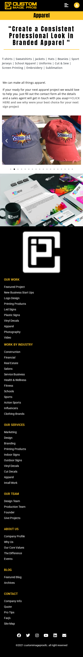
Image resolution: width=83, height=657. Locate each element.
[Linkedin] (55, 635)
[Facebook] (19, 635)
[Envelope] (64, 635)
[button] (6, 140)
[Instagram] (37, 635)
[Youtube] (46, 635)
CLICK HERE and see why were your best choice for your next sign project (41, 102)
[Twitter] (28, 635)
